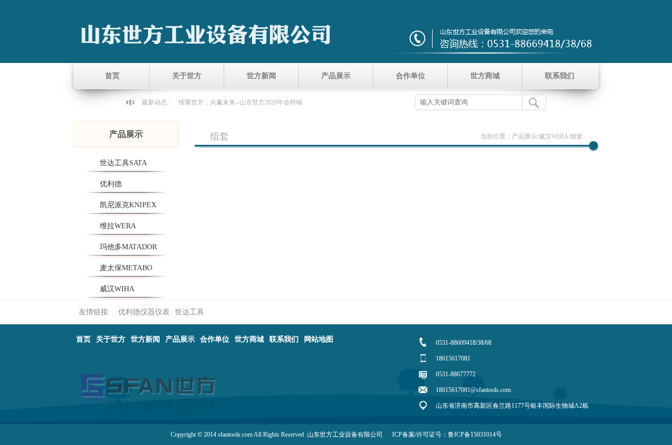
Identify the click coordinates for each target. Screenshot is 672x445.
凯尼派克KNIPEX (128, 205)
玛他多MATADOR (128, 247)
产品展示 (336, 76)
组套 (576, 136)
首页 (112, 76)
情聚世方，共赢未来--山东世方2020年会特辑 (240, 102)
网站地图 (318, 339)
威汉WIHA (117, 289)
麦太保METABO (126, 268)
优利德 (111, 184)
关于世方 (187, 76)
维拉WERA (118, 226)
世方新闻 (261, 76)
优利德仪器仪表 (144, 312)
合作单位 (410, 76)
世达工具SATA (123, 163)
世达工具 (189, 312)
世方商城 (485, 76)
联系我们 (559, 76)
